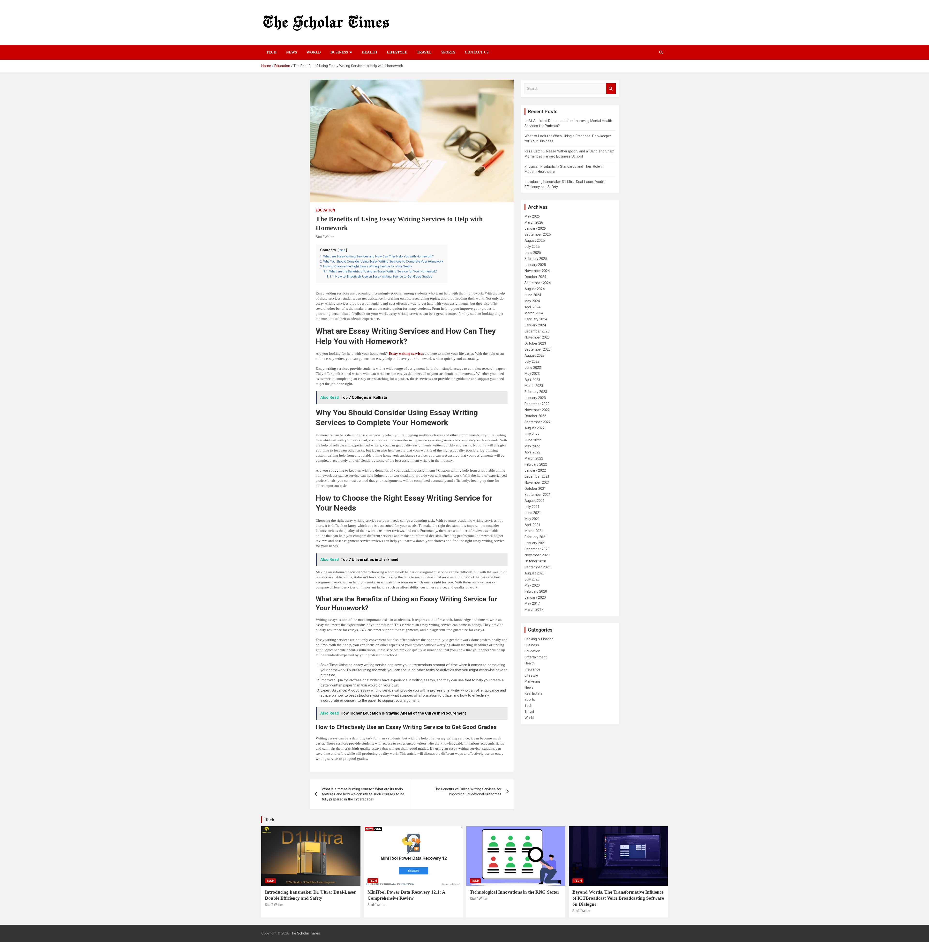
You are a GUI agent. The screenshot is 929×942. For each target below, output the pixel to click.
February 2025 (535, 258)
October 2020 (535, 561)
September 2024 (537, 283)
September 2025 (537, 234)
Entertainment (535, 657)
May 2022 (532, 446)
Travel (424, 52)
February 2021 (535, 537)
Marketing (532, 681)
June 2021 (532, 513)
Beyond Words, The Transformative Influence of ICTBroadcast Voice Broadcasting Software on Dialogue (618, 897)
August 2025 (534, 240)
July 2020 (531, 579)
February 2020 (535, 591)
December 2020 (536, 549)
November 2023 (537, 337)
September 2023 (537, 349)
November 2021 (537, 482)
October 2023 (535, 343)
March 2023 (533, 386)
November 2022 (537, 410)
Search (611, 88)
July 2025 (531, 246)
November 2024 (537, 271)
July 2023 (531, 361)
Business (339, 52)
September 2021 (537, 494)
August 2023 (534, 355)
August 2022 (534, 428)
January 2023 (535, 398)
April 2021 (532, 525)
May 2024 (532, 301)
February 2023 (535, 392)
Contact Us (476, 52)
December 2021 (536, 476)
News (291, 52)
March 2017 (533, 609)
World (314, 52)
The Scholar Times (305, 933)
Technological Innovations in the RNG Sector (514, 892)
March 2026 (533, 222)
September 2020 (537, 567)
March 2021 (533, 531)
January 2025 (535, 265)
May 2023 (532, 373)
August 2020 (534, 573)
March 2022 (533, 458)
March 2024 (533, 313)
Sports (448, 52)
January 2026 (535, 228)
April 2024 (532, 307)
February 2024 (535, 319)
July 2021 (531, 507)
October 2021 (535, 488)
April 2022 (532, 452)
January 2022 (535, 470)
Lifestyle (397, 52)
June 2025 (532, 252)
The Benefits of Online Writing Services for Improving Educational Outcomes (468, 791)
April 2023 (532, 379)
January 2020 (535, 597)
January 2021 (535, 543)
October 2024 (535, 277)
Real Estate (533, 693)
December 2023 (536, 331)
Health (369, 52)
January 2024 (535, 325)
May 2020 (532, 585)
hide (342, 250)
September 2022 (537, 422)
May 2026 (532, 216)
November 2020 (537, 555)
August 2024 (534, 289)
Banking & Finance (539, 639)
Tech (271, 52)
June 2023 (532, 367)
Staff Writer (325, 237)
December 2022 (536, 404)
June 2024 (532, 295)
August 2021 (534, 500)
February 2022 (535, 464)
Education (325, 210)
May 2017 (532, 603)
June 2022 (532, 440)
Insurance (532, 669)
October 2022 (535, 416)
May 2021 (532, 519)
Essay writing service (405, 353)
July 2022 (531, 434)
